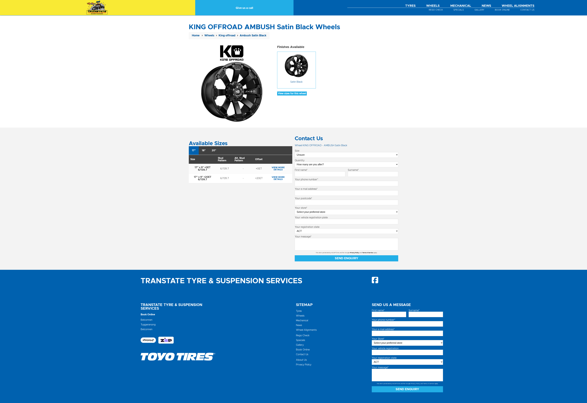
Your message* (303, 236)
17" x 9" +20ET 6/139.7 (202, 178)
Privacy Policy (354, 252)
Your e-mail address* (306, 189)
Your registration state (307, 227)
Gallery (479, 10)
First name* (301, 170)
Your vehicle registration (385, 348)
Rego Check (436, 10)
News (486, 5)
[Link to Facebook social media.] (375, 280)
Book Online (502, 10)
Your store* (301, 208)
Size (297, 151)
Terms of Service (367, 252)
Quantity (300, 160)
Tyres (410, 5)
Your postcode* (303, 198)
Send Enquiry (346, 258)
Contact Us (527, 10)
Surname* (353, 170)
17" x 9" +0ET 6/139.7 (202, 168)
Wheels (433, 5)
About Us (301, 360)
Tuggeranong (148, 324)
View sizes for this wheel (292, 93)
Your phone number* (306, 179)
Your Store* (378, 339)
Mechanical (460, 5)
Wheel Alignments (518, 5)
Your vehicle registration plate (311, 217)
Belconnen (146, 320)
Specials (458, 10)
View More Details (278, 169)
